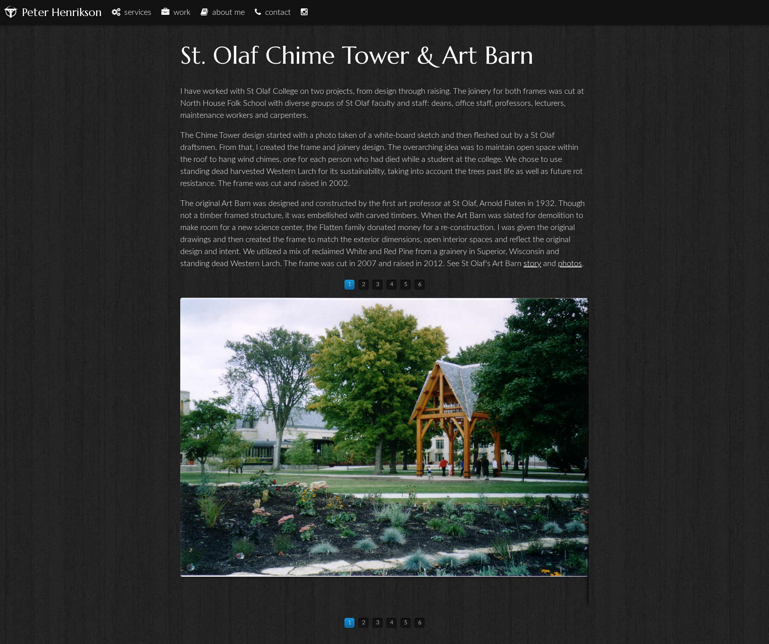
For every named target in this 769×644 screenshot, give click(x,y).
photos (570, 264)
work (180, 12)
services (135, 12)
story (532, 264)
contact (276, 12)
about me (226, 12)
